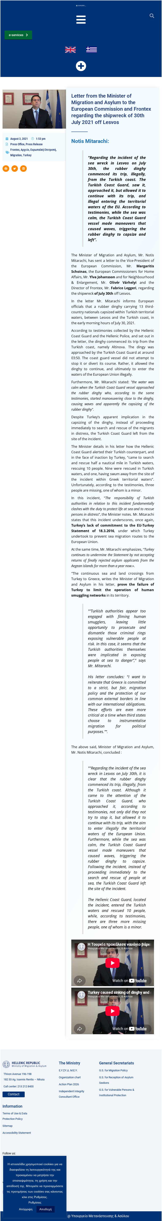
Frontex (14, 149)
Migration (16, 155)
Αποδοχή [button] (45, 1209)
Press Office (17, 144)
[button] (151, 15)
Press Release (34, 144)
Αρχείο (25, 149)
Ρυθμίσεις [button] (34, 1202)
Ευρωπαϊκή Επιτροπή (43, 149)
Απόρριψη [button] (25, 1209)
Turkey (27, 155)
